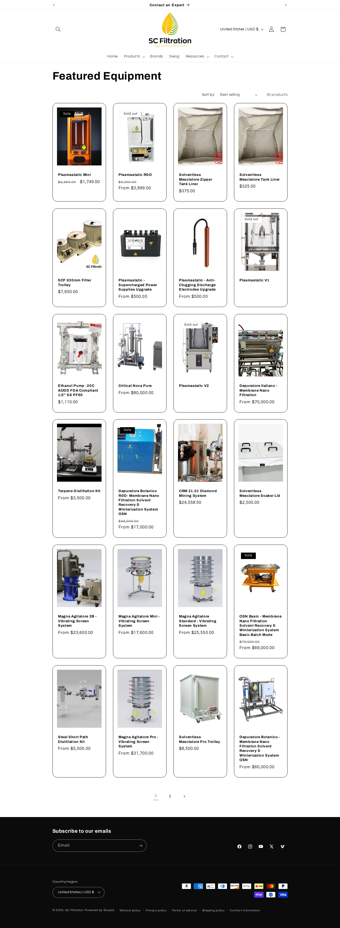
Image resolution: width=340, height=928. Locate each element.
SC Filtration (74, 910)
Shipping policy (213, 910)
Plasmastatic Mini (74, 175)
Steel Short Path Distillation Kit (73, 739)
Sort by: (208, 95)
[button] (58, 29)
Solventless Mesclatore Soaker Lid (259, 493)
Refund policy (130, 910)
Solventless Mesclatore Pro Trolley (199, 739)
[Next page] (184, 796)
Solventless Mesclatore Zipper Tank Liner (195, 179)
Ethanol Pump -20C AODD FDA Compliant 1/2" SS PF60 (78, 390)
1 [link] (156, 796)
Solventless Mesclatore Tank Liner (259, 177)
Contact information (245, 910)
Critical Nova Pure (135, 386)
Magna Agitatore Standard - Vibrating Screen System (197, 620)
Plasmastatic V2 (194, 386)
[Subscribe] (140, 845)
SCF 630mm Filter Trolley (74, 282)
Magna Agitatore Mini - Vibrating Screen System (139, 620)
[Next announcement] (286, 5)
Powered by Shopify (100, 910)
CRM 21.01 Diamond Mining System (198, 493)
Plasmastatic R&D (135, 175)
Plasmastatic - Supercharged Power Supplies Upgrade (137, 284)
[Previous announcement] (54, 5)
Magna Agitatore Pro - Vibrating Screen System (138, 741)
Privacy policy (156, 910)
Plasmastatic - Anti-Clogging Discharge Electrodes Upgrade (197, 284)
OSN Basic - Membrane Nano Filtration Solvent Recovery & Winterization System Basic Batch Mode (260, 625)
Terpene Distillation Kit (79, 491)
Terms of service (184, 910)
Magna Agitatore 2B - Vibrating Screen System (77, 620)
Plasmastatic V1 (254, 280)
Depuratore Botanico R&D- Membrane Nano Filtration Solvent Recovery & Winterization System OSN (138, 502)
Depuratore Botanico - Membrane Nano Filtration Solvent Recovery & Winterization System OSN (259, 748)
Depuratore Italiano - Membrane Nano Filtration (258, 390)
